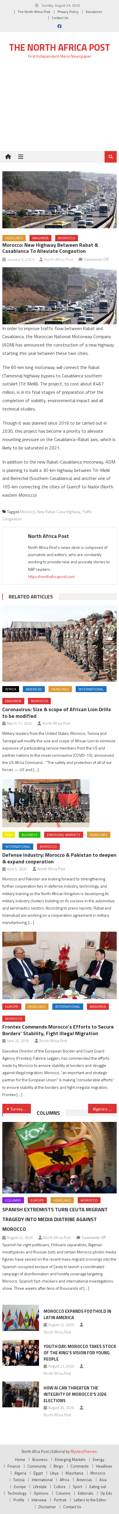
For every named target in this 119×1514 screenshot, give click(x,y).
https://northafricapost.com (51, 576)
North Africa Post (59, 259)
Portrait (60, 1500)
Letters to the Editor (90, 1500)
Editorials (85, 1493)
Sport (77, 1486)
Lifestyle (40, 1486)
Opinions (41, 1493)
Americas (34, 689)
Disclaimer (94, 11)
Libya (54, 1473)
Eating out (97, 1486)
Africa (10, 689)
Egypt (38, 1473)
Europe (11, 1006)
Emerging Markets (63, 834)
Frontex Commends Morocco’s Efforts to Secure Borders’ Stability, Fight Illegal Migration (58, 1030)
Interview (39, 1500)
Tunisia (19, 1480)
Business (30, 834)
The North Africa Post (34, 11)
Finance (14, 1466)
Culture (60, 1486)
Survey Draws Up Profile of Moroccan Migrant (20, 1109)
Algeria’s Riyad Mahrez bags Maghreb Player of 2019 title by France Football (105, 1109)
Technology (17, 1493)
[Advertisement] (59, 108)
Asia (8, 834)
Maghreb (40, 238)
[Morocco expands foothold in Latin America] (20, 1318)
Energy (98, 1459)
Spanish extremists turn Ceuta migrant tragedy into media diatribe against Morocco (55, 1219)
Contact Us (60, 17)
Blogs (58, 1466)
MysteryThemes (83, 1451)
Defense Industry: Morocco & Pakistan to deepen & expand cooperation (59, 858)
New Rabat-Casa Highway (58, 512)
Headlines (14, 238)
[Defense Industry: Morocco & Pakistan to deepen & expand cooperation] (59, 803)
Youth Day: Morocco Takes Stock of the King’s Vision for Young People (80, 1352)
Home (20, 1459)
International (91, 689)
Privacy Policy (68, 11)
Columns (48, 1113)
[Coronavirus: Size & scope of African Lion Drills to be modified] (59, 644)
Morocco (66, 238)
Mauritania (74, 1473)
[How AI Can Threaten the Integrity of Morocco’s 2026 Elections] (20, 1394)
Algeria (20, 1473)
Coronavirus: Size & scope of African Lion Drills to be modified (56, 712)
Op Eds (106, 1493)
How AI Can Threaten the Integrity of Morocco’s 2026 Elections (75, 1394)
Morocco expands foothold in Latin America (77, 1314)
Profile (18, 1500)
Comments (79, 1466)
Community (36, 1466)
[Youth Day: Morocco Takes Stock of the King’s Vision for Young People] (20, 1353)
